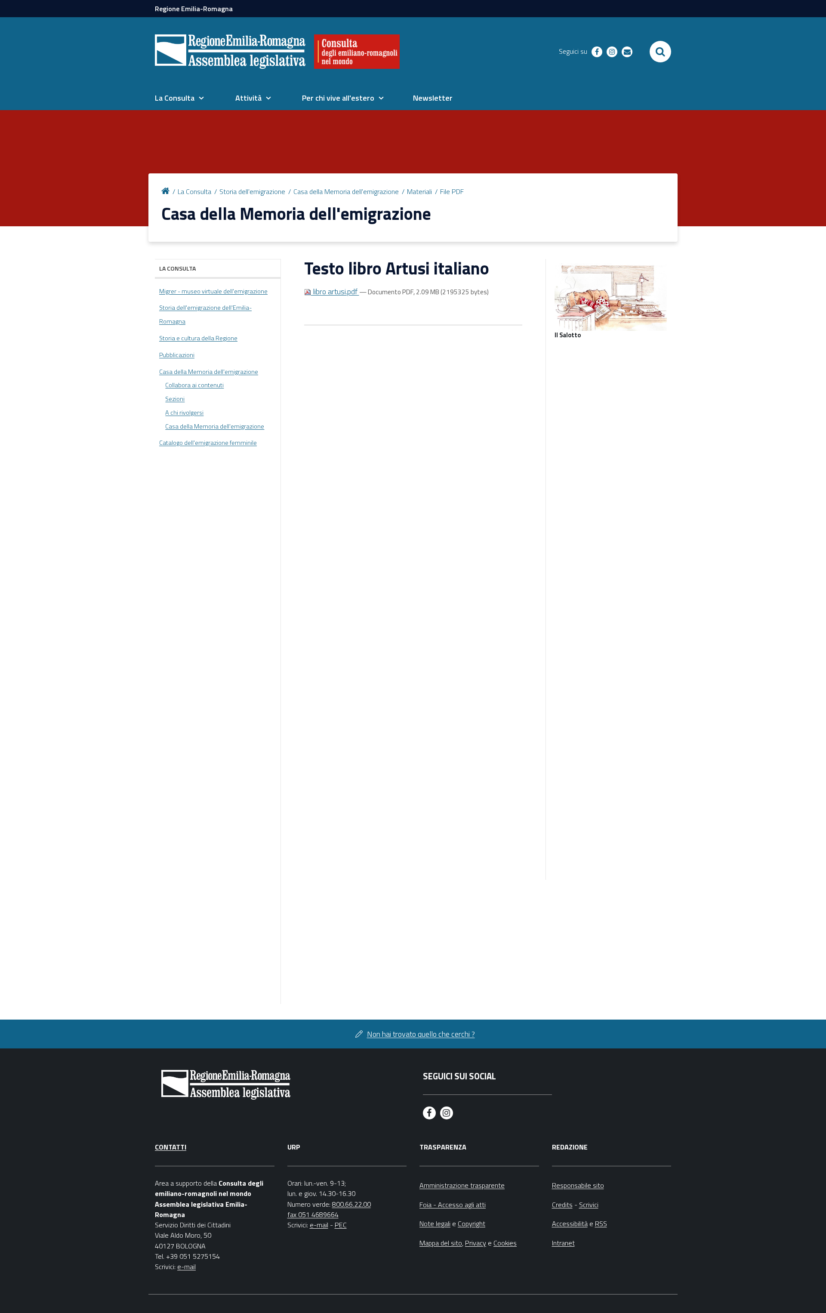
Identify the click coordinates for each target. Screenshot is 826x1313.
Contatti (170, 1147)
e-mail (186, 1266)
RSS (601, 1223)
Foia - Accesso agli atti (452, 1204)
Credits (562, 1204)
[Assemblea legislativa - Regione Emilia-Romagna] (230, 51)
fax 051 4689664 (313, 1214)
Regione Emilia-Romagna (194, 8)
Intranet (563, 1243)
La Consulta (194, 191)
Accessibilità (570, 1223)
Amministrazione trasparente (462, 1185)
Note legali (434, 1223)
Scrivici (588, 1204)
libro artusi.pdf (335, 291)
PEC (341, 1225)
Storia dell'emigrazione (252, 191)
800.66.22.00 (351, 1204)
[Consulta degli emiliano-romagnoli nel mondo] (357, 51)
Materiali (419, 191)
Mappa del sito (440, 1243)
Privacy (475, 1243)
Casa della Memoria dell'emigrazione (346, 191)
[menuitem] (179, 98)
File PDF (452, 191)
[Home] (167, 190)
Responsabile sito (578, 1185)
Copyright (471, 1223)
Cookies (505, 1243)
